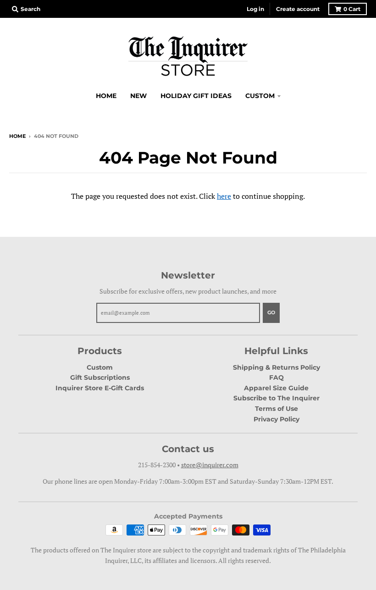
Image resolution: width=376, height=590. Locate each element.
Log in (255, 8)
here (224, 196)
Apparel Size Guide (276, 388)
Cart (351, 8)
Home (17, 136)
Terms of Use (276, 408)
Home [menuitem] (106, 96)
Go (271, 312)
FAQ (276, 377)
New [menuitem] (138, 96)
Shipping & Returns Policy (276, 367)
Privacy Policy (276, 419)
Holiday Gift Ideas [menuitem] (196, 96)
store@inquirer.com (209, 464)
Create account (298, 8)
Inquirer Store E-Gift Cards (99, 388)
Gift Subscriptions (100, 377)
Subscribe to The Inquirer (276, 398)
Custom (100, 367)
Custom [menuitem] (260, 96)
